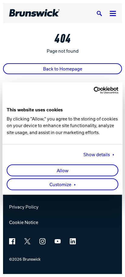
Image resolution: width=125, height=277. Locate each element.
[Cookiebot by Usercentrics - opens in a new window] (91, 90)
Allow (63, 170)
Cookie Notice (23, 222)
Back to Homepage (62, 69)
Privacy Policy (24, 207)
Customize (60, 184)
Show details (96, 154)
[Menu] (113, 13)
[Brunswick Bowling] (34, 13)
